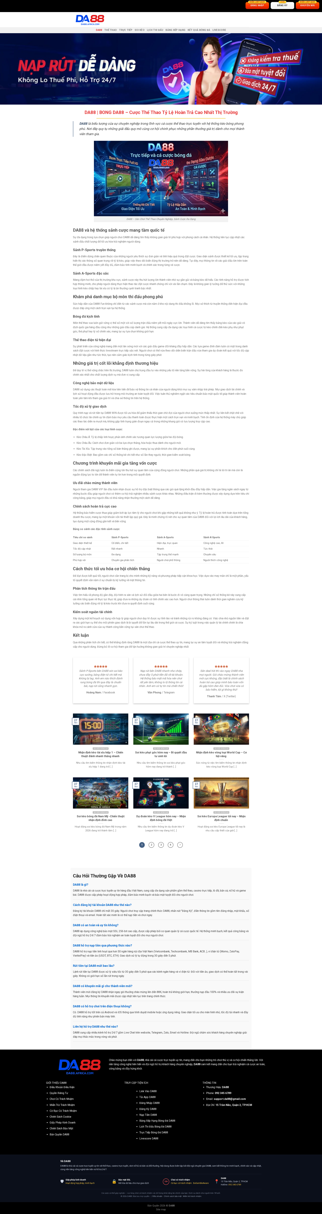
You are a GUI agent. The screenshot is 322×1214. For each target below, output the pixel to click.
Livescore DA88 (148, 1138)
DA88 (99, 30)
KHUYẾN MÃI (307, 4)
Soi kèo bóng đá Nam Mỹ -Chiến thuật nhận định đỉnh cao (101, 818)
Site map (161, 1209)
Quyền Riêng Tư (59, 1093)
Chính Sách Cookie (60, 1116)
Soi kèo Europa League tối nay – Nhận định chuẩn (221, 818)
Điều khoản (157, 1196)
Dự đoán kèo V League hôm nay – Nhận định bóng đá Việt (161, 818)
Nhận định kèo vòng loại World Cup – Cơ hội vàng (221, 754)
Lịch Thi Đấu (155, 30)
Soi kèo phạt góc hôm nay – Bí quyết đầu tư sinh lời (161, 754)
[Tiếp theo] (180, 845)
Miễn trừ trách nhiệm (192, 1196)
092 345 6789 (234, 1184)
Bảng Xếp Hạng (175, 30)
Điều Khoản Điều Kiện (62, 1087)
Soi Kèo (140, 30)
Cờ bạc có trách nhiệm (181, 1183)
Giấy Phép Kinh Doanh (62, 1122)
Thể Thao (110, 30)
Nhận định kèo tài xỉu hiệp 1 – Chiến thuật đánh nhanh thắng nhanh (100, 754)
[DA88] (89, 19)
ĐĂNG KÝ (282, 4)
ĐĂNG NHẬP (257, 4)
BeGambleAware (201, 1183)
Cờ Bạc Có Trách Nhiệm (63, 1110)
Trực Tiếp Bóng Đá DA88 (153, 1132)
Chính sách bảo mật (172, 1196)
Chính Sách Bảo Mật (61, 1128)
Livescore (219, 30)
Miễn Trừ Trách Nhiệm (62, 1105)
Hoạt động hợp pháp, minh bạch (80, 1183)
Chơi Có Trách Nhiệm (62, 1099)
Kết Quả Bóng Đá (199, 30)
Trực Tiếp (125, 30)
